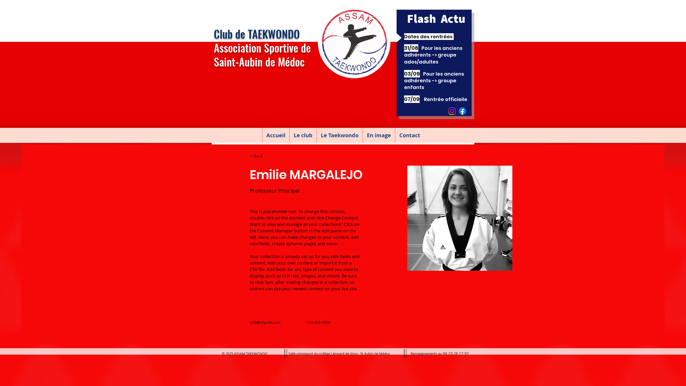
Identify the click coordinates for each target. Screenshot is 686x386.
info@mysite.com (265, 322)
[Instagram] (452, 111)
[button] (302, 135)
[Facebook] (462, 111)
